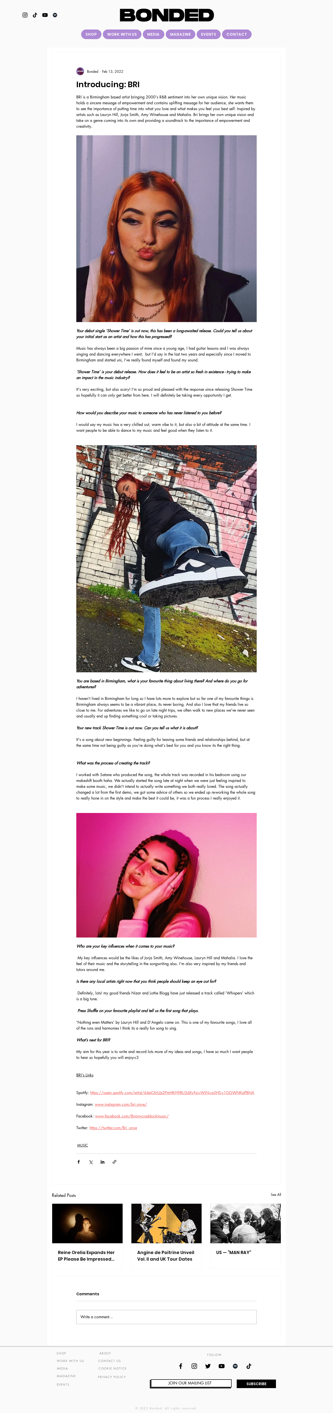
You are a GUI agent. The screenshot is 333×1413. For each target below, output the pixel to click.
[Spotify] (55, 15)
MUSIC (82, 1145)
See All (276, 1194)
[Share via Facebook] (78, 1162)
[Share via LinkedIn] (102, 1162)
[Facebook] (180, 1366)
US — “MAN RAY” (233, 1252)
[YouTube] (45, 15)
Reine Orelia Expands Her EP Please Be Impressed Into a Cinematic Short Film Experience (86, 1255)
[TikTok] (35, 15)
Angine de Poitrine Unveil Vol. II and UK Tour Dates (165, 1255)
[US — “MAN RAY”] (245, 1223)
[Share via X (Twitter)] (90, 1162)
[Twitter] (208, 1366)
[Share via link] (114, 1162)
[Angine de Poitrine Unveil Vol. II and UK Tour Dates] (166, 1223)
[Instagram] (25, 15)
